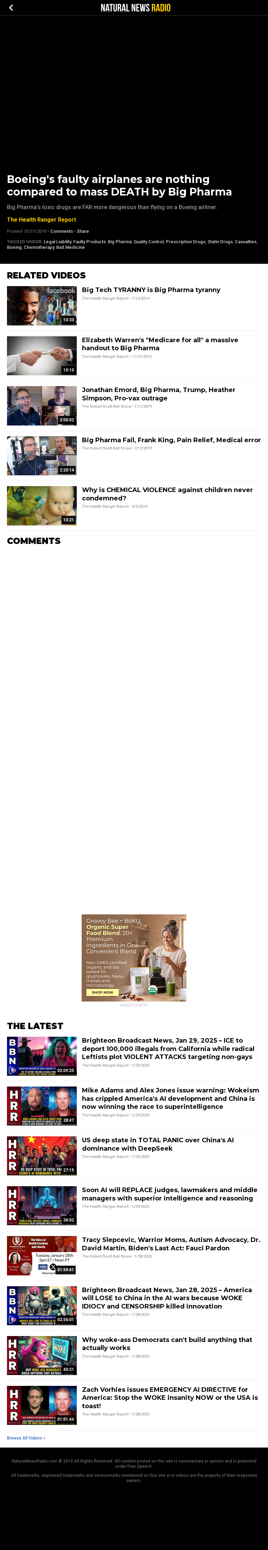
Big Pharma (120, 241)
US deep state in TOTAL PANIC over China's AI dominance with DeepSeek (158, 1144)
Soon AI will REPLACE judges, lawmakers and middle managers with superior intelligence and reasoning (170, 1194)
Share (83, 231)
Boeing (14, 247)
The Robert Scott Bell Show (106, 406)
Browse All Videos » (26, 1438)
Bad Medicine (70, 247)
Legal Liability (57, 241)
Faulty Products (89, 241)
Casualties (245, 241)
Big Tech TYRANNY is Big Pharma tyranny (151, 290)
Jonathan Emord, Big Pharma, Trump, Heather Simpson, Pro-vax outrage (159, 394)
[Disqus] (134, 638)
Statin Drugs (220, 241)
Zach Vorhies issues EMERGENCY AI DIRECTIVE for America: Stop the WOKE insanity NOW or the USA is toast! (170, 1398)
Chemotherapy (39, 247)
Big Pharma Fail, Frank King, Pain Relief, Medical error (171, 440)
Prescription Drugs (186, 241)
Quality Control (149, 241)
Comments (61, 231)
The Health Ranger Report (41, 219)
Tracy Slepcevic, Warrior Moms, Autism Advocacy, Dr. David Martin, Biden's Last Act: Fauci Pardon (171, 1244)
